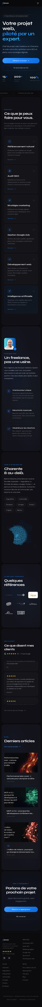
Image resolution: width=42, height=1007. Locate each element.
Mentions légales (12, 999)
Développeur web (28, 959)
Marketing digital (28, 949)
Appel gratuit (27, 971)
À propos (26, 974)
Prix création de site (29, 967)
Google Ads (35, 93)
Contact (25, 980)
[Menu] (38, 3)
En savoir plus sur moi (21, 68)
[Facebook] (9, 958)
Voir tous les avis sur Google (13, 710)
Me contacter (21, 916)
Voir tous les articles (11, 747)
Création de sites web (13, 93)
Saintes (19, 510)
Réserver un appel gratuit (21, 909)
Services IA (26, 955)
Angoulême (10, 499)
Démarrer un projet (20, 61)
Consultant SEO (28, 943)
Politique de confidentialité (27, 999)
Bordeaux (9, 505)
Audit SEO (26, 946)
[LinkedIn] (4, 958)
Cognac (9, 510)
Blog (24, 977)
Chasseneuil (6, 974)
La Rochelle (23, 499)
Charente (5, 967)
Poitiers (31, 505)
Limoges (21, 505)
